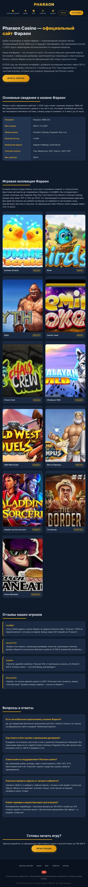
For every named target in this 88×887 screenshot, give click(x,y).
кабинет (63, 13)
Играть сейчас (16, 78)
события (43, 13)
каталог (53, 13)
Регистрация (44, 848)
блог (33, 13)
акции (25, 13)
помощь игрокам (13, 13)
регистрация (76, 12)
